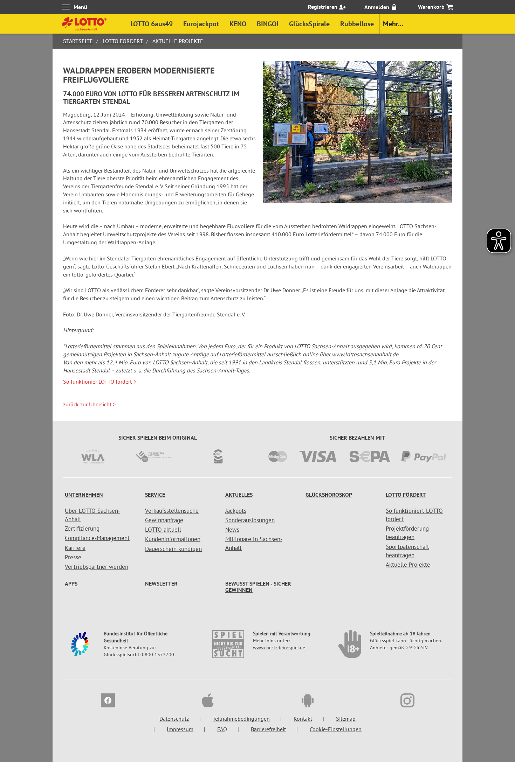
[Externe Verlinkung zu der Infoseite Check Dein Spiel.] (229, 647)
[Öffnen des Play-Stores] (307, 701)
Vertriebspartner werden (96, 567)
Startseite (78, 40)
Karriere (75, 548)
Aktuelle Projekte (408, 564)
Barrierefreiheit (268, 729)
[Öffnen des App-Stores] (207, 701)
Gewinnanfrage (164, 520)
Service (155, 494)
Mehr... (393, 23)
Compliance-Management (97, 538)
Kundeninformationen (172, 539)
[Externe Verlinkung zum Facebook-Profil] (107, 701)
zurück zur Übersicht (89, 404)
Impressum (180, 729)
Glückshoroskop (328, 494)
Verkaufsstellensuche (172, 511)
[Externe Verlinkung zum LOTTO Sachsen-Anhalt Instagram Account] (407, 701)
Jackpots (235, 511)
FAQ (222, 729)
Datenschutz (174, 718)
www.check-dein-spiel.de (279, 647)
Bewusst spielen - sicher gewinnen (258, 586)
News (232, 529)
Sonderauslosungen (250, 520)
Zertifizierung (82, 528)
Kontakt (303, 718)
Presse (73, 557)
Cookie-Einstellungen (336, 729)
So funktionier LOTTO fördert (98, 381)
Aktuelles (239, 494)
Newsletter (161, 583)
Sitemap (346, 718)
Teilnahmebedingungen (241, 718)
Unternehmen (84, 494)
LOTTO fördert (123, 40)
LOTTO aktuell (163, 529)
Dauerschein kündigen (173, 549)
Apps (71, 583)
